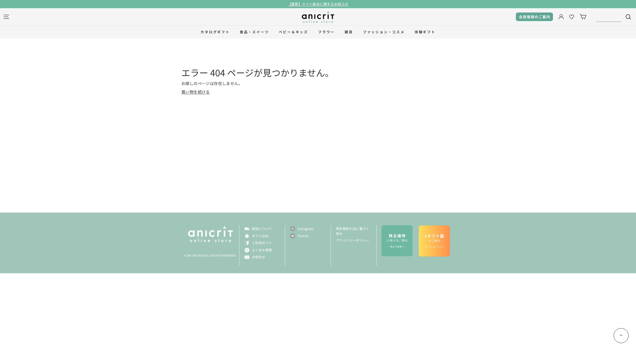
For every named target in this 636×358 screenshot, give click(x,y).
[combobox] (608, 17)
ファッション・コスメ (384, 31)
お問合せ (258, 257)
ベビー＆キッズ (293, 31)
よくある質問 (262, 250)
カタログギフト (215, 31)
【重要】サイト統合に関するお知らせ (318, 3)
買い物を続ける (195, 92)
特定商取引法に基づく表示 (352, 231)
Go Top (621, 335)
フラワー (326, 31)
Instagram (306, 228)
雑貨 (349, 31)
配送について (262, 228)
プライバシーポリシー (352, 240)
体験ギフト (425, 31)
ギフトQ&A (260, 235)
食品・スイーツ (254, 31)
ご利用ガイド (262, 242)
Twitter (303, 235)
